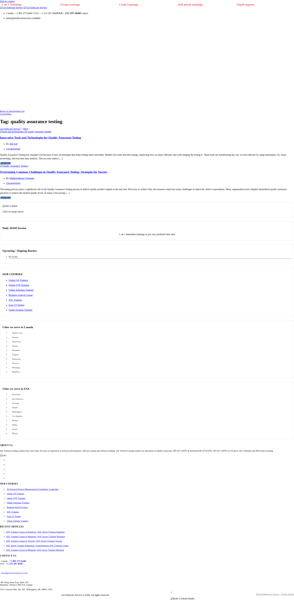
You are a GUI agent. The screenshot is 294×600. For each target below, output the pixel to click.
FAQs (259, 104)
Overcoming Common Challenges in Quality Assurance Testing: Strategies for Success (53, 172)
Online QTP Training (19, 285)
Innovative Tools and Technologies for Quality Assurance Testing (40, 137)
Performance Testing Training (43, 98)
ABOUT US (85, 92)
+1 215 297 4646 (14, 563)
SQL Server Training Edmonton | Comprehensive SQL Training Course (37, 546)
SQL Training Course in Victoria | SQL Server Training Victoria (34, 541)
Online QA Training (18, 280)
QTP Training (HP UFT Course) (44, 60)
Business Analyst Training (41, 73)
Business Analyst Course (21, 295)
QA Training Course (39, 54)
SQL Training (35, 79)
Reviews (230, 98)
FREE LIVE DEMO (148, 104)
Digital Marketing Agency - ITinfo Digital (275, 594)
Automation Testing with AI (43, 42)
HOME (12, 104)
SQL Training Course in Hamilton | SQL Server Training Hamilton (35, 532)
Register (198, 98)
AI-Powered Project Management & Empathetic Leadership (32, 489)
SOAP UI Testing (55, 79)
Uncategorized (13, 149)
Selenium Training (38, 67)
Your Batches (200, 104)
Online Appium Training (20, 310)
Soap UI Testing (16, 305)
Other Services (36, 104)
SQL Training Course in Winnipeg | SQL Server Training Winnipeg (35, 537)
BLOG (247, 104)
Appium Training (37, 86)
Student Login (214, 98)
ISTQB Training (59, 86)
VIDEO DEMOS (172, 104)
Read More (5, 163)
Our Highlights (95, 98)
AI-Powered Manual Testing (43, 48)
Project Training (37, 92)
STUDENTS (191, 92)
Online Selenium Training (21, 290)
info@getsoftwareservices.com (14, 573)
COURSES (26, 26)
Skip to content (7, 1)
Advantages (123, 104)
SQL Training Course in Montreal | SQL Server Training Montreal (35, 550)
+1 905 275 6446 (17, 561)
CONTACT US (275, 104)
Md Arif (13, 144)
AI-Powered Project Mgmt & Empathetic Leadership (49, 34)
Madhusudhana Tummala (22, 178)
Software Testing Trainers (100, 104)
